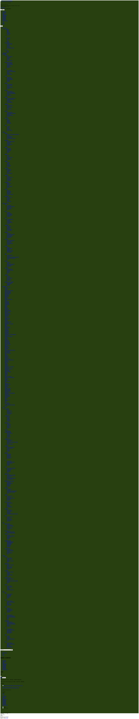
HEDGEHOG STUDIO (9, 323)
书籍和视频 (5, 53)
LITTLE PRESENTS (8, 336)
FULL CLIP (9, 109)
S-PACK (6, 363)
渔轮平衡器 (9, 544)
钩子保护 (6, 118)
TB (5, 382)
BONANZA (7, 296)
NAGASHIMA (7, 351)
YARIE (6, 400)
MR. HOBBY (7, 348)
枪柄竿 (6, 556)
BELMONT (9, 77)
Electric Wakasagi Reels (11, 532)
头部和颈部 (7, 620)
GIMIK (6, 319)
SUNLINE (7, 379)
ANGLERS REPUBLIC (11, 71)
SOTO (6, 375)
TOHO (6, 387)
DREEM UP (9, 66)
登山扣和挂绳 (9, 43)
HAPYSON (9, 207)
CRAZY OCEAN (10, 115)
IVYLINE (6, 328)
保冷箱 (6, 83)
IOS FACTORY (7, 327)
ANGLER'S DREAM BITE (12, 491)
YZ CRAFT (7, 402)
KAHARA (7, 331)
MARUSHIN (7, 343)
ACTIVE (8, 126)
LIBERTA (6, 335)
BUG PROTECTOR (8, 299)
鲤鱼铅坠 (8, 249)
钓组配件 (6, 275)
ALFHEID (9, 471)
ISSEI (8, 209)
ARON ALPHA (7, 291)
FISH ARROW (7, 313)
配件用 (6, 90)
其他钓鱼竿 (7, 563)
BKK (8, 618)
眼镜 (6, 606)
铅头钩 (6, 261)
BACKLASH (9, 74)
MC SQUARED (8, 344)
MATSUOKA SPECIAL (11, 138)
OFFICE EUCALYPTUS (9, 359)
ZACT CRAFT (7, 403)
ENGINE (6, 309)
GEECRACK (7, 318)
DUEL (8, 135)
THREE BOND (7, 384)
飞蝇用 (6, 161)
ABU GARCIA (9, 56)
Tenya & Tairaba (8, 501)
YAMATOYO (7, 399)
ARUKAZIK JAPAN (11, 141)
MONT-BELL (7, 346)
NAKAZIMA (9, 230)
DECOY (8, 176)
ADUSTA (9, 262)
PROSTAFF (7, 361)
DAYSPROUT (9, 144)
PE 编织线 (7, 182)
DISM (6, 306)
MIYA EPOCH (9, 229)
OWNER (8, 216)
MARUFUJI (9, 159)
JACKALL (7, 329)
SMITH (6, 372)
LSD (8, 639)
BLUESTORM (9, 631)
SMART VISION (8, 371)
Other (8, 40)
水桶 (6, 76)
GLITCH (6, 320)
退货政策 (4, 19)
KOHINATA (7, 332)
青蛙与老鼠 (7, 422)
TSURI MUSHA (8, 390)
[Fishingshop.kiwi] (3, 0)
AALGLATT (9, 197)
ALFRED (8, 57)
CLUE (8, 427)
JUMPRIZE (7, 330)
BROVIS (8, 505)
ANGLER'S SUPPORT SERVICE (13, 134)
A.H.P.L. (8, 517)
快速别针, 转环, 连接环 (9, 282)
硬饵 (6, 515)
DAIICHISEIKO (10, 64)
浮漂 (6, 204)
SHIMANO (7, 369)
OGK (8, 575)
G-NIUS (8, 528)
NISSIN (8, 537)
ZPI (5, 406)
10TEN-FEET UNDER (11, 468)
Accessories (7, 29)
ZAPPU (6, 405)
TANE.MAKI (7, 381)
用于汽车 (8, 33)
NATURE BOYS (8, 353)
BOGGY (8, 279)
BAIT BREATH (10, 235)
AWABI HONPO (8, 292)
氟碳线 (6, 147)
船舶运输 (4, 17)
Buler (6, 211)
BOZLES (8, 193)
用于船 (8, 32)
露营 (8, 30)
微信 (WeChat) (5, 20)
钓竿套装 (6, 570)
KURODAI (9, 536)
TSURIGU (7, 392)
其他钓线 (6, 175)
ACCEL (8, 276)
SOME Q (6, 374)
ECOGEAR (7, 308)
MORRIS (6, 347)
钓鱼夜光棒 (7, 225)
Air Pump (8, 37)
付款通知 (4, 16)
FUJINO (8, 166)
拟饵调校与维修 (8, 432)
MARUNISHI (7, 342)
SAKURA (6, 364)
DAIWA (8, 65)
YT (5, 401)
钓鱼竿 (4, 555)
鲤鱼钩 (8, 247)
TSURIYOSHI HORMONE (10, 393)
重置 (1, 677)
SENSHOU (7, 367)
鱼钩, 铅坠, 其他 (6, 203)
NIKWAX (6, 355)
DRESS (8, 67)
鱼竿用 (6, 111)
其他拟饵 (6, 446)
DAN (8, 152)
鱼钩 (6, 254)
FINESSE (8, 122)
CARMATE (7, 302)
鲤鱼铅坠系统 (9, 248)
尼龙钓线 (6, 168)
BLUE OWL (9, 603)
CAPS (8, 163)
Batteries (8, 38)
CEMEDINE (7, 303)
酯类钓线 (6, 140)
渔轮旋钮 (8, 546)
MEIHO (8, 88)
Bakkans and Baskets (8, 62)
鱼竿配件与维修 (8, 577)
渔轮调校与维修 (8, 540)
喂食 (8, 31)
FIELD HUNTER (8, 311)
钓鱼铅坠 (6, 232)
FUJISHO (8, 420)
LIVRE (6, 337)
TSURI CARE (7, 389)
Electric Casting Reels (10, 531)
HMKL (6, 324)
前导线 (6, 189)
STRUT (6, 378)
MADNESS (7, 340)
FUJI (8, 582)
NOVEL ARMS (7, 358)
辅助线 (6, 133)
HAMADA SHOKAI (10, 206)
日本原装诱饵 (9, 0)
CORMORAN (9, 506)
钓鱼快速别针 (9, 283)
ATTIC (8, 410)
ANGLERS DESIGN (11, 92)
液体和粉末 (5, 286)
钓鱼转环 (8, 284)
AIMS (8, 559)
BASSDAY (9, 454)
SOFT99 (6, 373)
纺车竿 (6, 584)
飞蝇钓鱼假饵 (7, 415)
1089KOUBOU (10, 516)
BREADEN (9, 114)
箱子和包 (4, 54)
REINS (6, 362)
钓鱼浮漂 (6, 239)
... (7, 35)
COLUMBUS (7, 304)
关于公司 (4, 11)
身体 (6, 599)
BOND (6, 297)
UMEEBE (6, 394)
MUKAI (6, 349)
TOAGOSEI (7, 386)
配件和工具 (5, 28)
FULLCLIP (9, 101)
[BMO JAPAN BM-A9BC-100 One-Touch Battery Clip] (13, 685)
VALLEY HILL (7, 396)
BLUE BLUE (9, 567)
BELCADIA (7, 294)
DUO (8, 273)
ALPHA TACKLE (10, 550)
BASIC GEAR (9, 60)
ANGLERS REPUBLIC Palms (12, 442)
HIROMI (8, 227)
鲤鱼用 (6, 154)
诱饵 (3, 407)
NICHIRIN (9, 180)
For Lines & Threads (10, 47)
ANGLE (8, 58)
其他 (8, 50)
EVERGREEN (9, 107)
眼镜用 (6, 97)
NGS (6, 354)
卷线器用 (6, 104)
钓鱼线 (4, 132)
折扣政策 (4, 18)
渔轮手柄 (8, 545)
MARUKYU (7, 341)
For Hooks (9, 46)
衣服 (3, 591)
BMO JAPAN (4, 676)
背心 (6, 641)
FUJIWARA (9, 201)
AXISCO (8, 73)
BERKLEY (9, 148)
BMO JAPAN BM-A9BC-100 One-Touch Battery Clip (11, 687)
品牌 (3, 662)
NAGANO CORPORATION (10, 350)
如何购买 (4, 12)
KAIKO (8, 223)
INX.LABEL (7, 326)
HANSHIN (7, 322)
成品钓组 (6, 268)
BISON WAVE (9, 78)
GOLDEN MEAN (8, 321)
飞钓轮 (6, 533)
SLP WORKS (7, 370)
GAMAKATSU (10, 87)
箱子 (6, 69)
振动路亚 (6, 508)
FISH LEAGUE (7, 314)
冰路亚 (6, 429)
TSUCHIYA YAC (8, 388)
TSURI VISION (8, 391)
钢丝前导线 (7, 196)
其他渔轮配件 (9, 543)
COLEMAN (9, 610)
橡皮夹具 (6, 453)
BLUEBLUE (9, 457)
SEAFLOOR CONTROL (9, 366)
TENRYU (6, 383)
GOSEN (8, 145)
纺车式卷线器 (7, 548)
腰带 (6, 592)
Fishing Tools (7, 42)
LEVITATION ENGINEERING (10, 334)
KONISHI (6, 333)
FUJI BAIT (9, 165)
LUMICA (8, 228)
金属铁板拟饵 (7, 439)
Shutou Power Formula (11, 404)
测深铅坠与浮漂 (10, 250)
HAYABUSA (9, 137)
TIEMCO (6, 385)
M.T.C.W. (6, 339)
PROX (8, 538)
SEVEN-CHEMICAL (9, 368)
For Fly (8, 34)
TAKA (6, 380)
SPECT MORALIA (8, 376)
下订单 (6, 717)
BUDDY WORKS (10, 99)
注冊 (3, 23)
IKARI (6, 325)
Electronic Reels (7, 530)
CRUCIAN (9, 142)
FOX (8, 108)
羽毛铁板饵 (7, 408)
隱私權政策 (5, 15)
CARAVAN (7, 301)
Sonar (8, 41)
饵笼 (6, 218)
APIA (8, 59)
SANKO (6, 365)
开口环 (8, 285)
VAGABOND (7, 395)
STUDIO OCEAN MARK (9, 377)
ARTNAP (8, 129)
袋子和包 (6, 55)
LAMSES (8, 637)
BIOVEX (8, 456)
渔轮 (3, 522)
